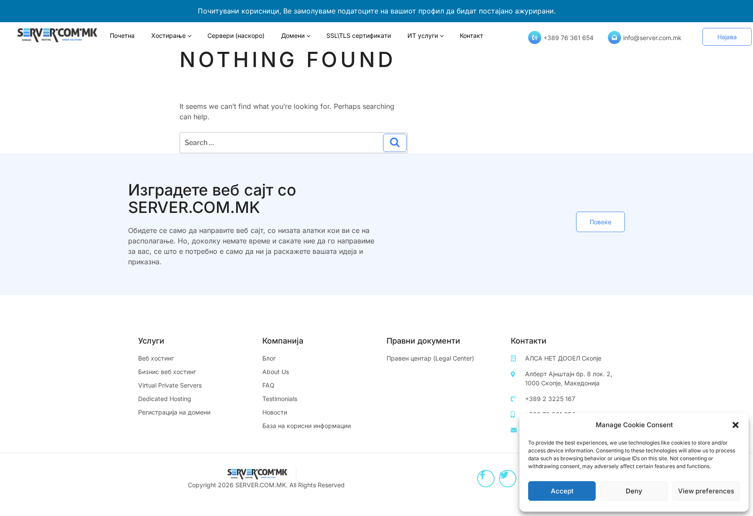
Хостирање (168, 35)
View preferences (706, 491)
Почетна (122, 35)
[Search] (395, 143)
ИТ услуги (422, 35)
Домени (293, 35)
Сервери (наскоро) (236, 35)
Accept (562, 491)
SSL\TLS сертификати (358, 35)
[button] (735, 425)
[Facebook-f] (486, 478)
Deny (634, 491)
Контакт (471, 35)
